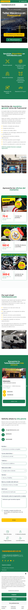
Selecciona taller (7, 467)
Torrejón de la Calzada (8, 568)
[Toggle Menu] (25, 5)
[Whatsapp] (13, 560)
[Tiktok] (8, 560)
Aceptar (14, 594)
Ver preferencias (14, 603)
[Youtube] (11, 560)
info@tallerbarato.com (12, 430)
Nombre (4, 446)
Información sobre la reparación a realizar (14, 496)
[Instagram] (5, 560)
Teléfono (5, 460)
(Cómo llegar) (6, 387)
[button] (25, 573)
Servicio (4, 475)
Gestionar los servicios (13, 590)
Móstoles (4, 570)
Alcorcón (6, 381)
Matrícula (5, 489)
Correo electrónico (7, 453)
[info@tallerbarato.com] (3, 430)
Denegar (14, 599)
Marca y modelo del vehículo (10, 482)
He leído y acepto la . (13, 512)
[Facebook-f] (2, 560)
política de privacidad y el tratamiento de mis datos (13, 512)
